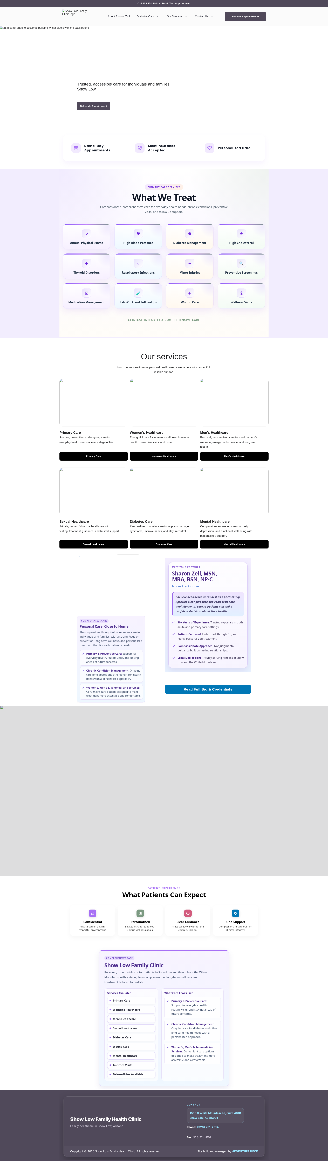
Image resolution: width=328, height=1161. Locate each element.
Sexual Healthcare (93, 544)
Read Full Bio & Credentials (208, 689)
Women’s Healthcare (164, 456)
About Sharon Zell (119, 16)
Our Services (174, 16)
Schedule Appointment (245, 16)
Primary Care (93, 456)
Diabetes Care (145, 16)
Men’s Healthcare (234, 456)
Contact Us (201, 16)
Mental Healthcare (234, 544)
